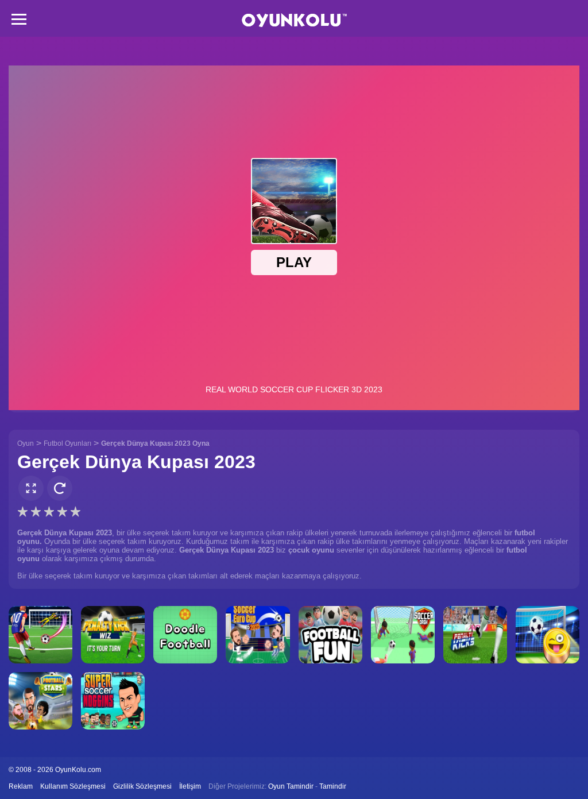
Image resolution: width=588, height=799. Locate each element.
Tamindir (332, 786)
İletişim (190, 786)
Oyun (25, 443)
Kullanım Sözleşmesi (73, 786)
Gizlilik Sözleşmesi (142, 786)
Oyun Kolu (294, 20)
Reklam (21, 786)
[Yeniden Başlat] (59, 488)
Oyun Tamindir (291, 786)
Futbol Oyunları (67, 443)
